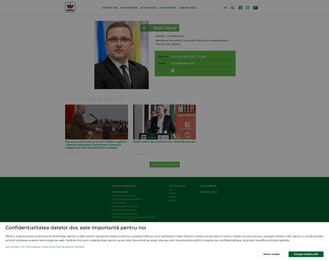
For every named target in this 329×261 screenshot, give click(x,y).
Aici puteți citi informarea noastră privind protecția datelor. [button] (45, 246)
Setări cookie (271, 254)
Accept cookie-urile (306, 254)
